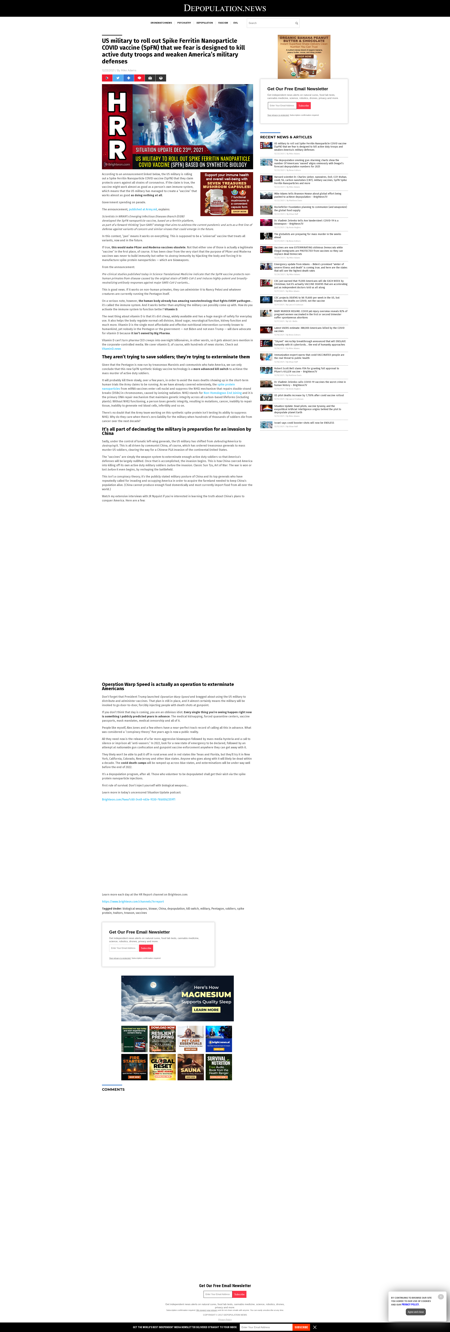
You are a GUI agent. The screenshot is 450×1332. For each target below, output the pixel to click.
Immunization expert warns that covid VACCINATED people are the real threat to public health (309, 356)
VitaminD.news (111, 348)
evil (235, 23)
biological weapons (135, 908)
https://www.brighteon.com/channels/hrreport (133, 901)
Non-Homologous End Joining (223, 393)
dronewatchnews (161, 23)
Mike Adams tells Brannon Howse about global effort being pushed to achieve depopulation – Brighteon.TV (307, 195)
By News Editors (294, 170)
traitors (118, 913)
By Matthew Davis (294, 200)
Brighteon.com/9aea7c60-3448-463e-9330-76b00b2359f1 (138, 799)
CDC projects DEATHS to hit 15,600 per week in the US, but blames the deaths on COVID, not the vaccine (306, 299)
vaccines (141, 913)
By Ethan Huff (292, 214)
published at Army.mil (143, 209)
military (205, 908)
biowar (153, 908)
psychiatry (184, 23)
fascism (223, 23)
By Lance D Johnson (294, 305)
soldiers (230, 908)
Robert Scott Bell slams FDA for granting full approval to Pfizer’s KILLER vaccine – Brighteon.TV (306, 370)
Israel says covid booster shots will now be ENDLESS (304, 422)
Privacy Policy (225, 1319)
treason (129, 913)
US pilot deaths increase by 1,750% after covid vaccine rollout (309, 395)
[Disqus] (177, 1138)
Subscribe (301, 1327)
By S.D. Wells (291, 321)
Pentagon (217, 908)
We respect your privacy (206, 1310)
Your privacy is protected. (120, 958)
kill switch (192, 908)
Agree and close (416, 1312)
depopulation (205, 23)
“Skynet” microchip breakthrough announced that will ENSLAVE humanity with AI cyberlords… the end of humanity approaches (310, 343)
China (162, 908)
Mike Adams (128, 70)
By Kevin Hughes (294, 227)
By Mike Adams (293, 154)
